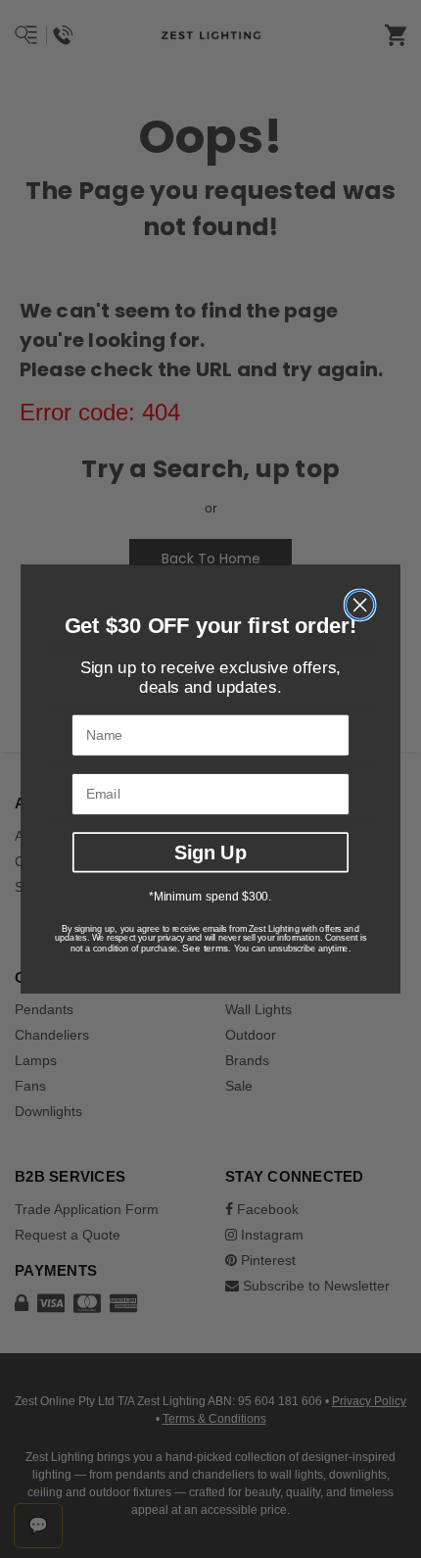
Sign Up (210, 851)
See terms (205, 948)
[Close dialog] (360, 604)
